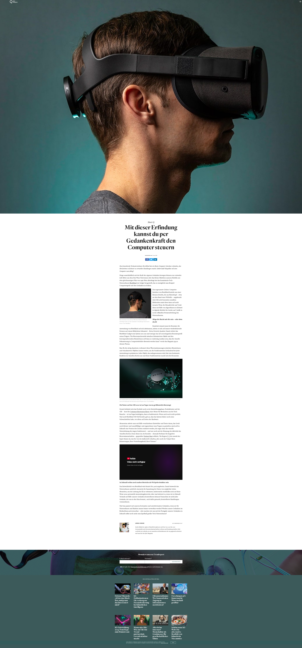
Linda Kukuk (139, 523)
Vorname (148, 558)
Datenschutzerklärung (138, 567)
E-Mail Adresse (125, 558)
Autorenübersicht (177, 523)
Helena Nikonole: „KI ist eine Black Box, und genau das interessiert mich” (122, 600)
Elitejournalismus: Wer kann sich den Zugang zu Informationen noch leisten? (160, 600)
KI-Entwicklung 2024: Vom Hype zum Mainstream (122, 630)
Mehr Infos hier (164, 643)
